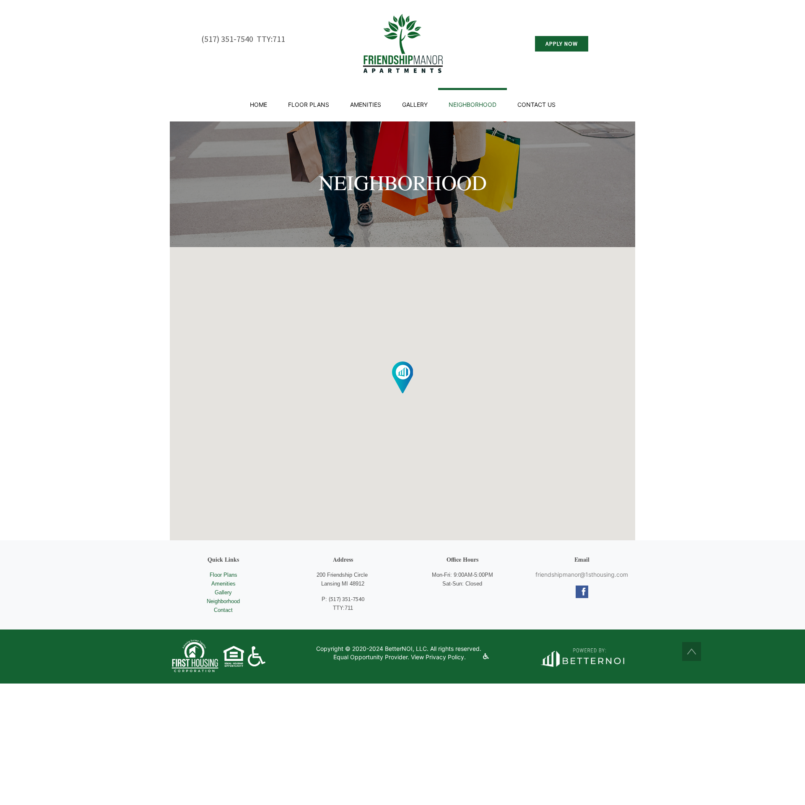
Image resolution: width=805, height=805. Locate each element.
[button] (691, 651)
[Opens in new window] (581, 656)
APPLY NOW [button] (561, 43)
